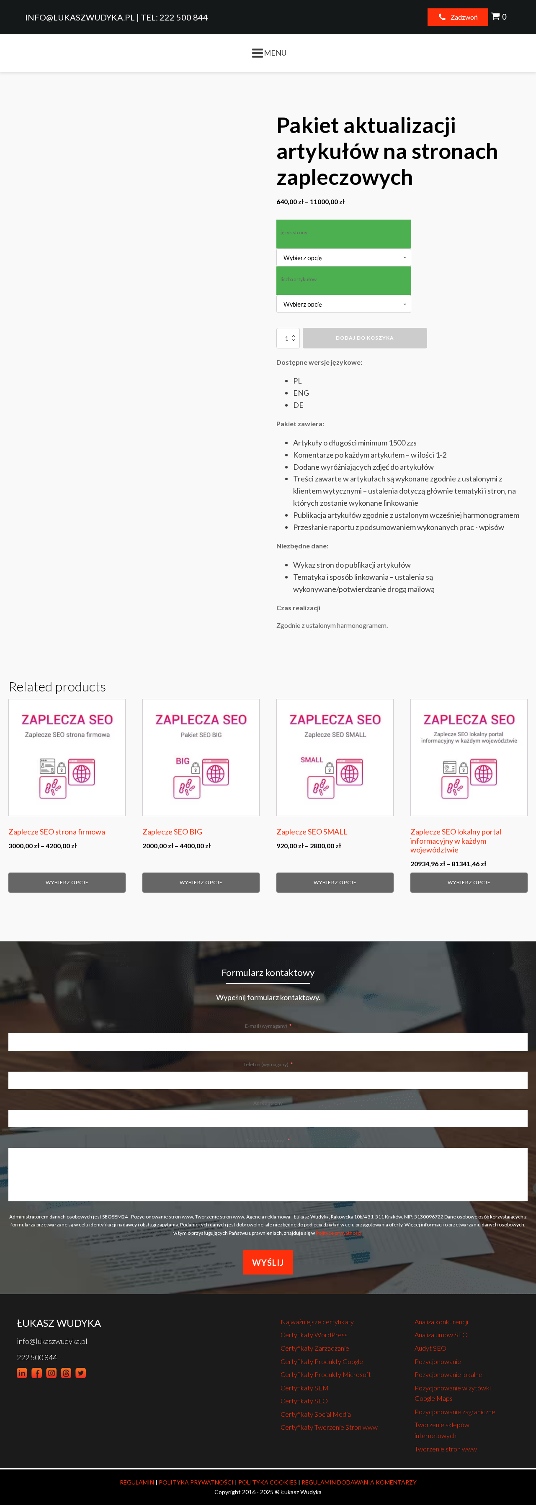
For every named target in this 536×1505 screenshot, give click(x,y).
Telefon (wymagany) (266, 1064)
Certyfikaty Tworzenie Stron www (329, 1427)
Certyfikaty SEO (304, 1401)
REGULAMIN (137, 1482)
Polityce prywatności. (339, 1233)
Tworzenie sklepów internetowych (442, 1430)
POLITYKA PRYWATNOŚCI (196, 1482)
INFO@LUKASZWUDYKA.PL (80, 17)
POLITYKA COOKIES (267, 1482)
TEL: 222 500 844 (174, 17)
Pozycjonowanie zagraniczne (455, 1411)
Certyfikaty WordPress (314, 1335)
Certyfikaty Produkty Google (322, 1361)
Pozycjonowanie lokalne (448, 1374)
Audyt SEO (430, 1348)
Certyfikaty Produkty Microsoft (326, 1374)
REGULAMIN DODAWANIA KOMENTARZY (359, 1482)
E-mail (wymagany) (266, 1026)
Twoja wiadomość (266, 1140)
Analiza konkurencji (441, 1322)
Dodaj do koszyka (365, 338)
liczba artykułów (299, 279)
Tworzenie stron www (446, 1449)
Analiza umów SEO (441, 1335)
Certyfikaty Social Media (316, 1414)
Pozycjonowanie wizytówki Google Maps (453, 1393)
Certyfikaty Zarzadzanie (315, 1348)
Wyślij (268, 1262)
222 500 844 (37, 1357)
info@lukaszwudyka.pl (52, 1341)
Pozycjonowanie (438, 1361)
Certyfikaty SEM (305, 1388)
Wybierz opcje (67, 882)
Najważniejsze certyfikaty (317, 1322)
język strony (294, 232)
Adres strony (268, 1103)
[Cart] (499, 17)
